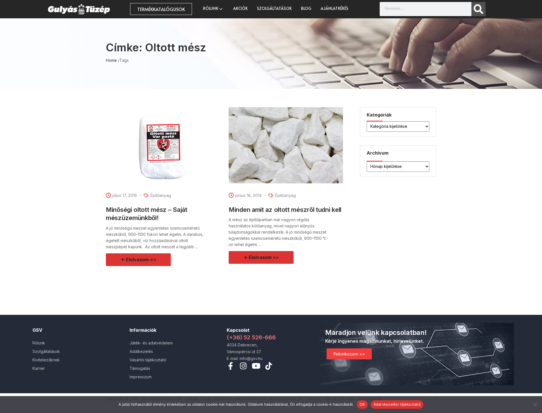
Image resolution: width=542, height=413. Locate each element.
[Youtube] (256, 366)
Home (111, 60)
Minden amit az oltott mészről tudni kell (285, 209)
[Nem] (535, 404)
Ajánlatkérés (334, 8)
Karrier (38, 368)
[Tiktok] (268, 366)
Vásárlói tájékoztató (148, 359)
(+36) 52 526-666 (251, 337)
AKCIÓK (240, 8)
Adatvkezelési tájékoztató (397, 404)
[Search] (478, 9)
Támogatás (140, 368)
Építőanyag (160, 195)
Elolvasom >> (141, 259)
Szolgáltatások (274, 8)
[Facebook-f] (230, 366)
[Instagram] (243, 366)
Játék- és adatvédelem (151, 342)
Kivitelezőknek (46, 359)
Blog (306, 8)
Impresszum (141, 376)
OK (362, 404)
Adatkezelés (141, 351)
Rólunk (211, 8)
